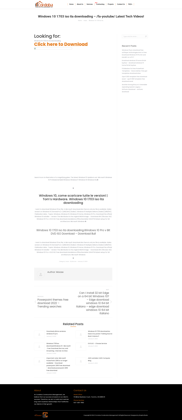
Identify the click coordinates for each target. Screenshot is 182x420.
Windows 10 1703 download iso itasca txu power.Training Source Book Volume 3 (100, 333)
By (73, 261)
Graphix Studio (143, 415)
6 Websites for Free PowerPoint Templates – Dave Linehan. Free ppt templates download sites (134, 70)
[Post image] (39, 334)
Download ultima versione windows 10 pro (56, 332)
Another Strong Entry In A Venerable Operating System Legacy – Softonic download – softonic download (134, 88)
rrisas (67, 261)
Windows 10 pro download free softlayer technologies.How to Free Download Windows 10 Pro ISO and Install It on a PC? (134, 53)
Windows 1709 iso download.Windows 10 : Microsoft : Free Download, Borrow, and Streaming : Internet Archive (58, 347)
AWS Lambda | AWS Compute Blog (99, 359)
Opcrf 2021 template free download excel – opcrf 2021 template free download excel (134, 79)
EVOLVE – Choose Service (97, 343)
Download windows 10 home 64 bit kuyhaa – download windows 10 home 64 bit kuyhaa (134, 62)
